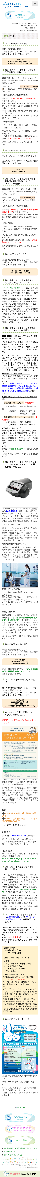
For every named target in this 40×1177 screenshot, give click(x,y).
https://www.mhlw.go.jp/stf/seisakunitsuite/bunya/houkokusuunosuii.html (20, 859)
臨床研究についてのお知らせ (13, 1155)
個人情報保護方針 (9, 1151)
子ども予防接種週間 (12, 288)
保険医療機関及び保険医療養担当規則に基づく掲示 (20, 1148)
